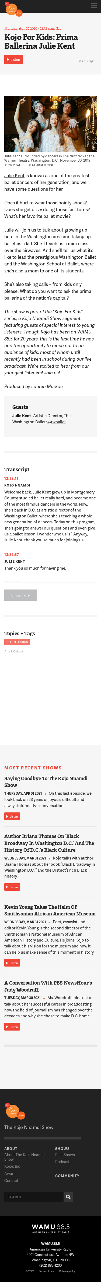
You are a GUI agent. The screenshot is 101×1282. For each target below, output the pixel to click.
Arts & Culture (13, 651)
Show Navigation (94, 5)
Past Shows (65, 1154)
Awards (11, 1173)
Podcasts (63, 1161)
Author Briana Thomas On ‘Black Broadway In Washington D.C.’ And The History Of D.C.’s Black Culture (49, 843)
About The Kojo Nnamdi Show (24, 1157)
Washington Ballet (77, 257)
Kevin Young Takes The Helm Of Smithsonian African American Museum (50, 910)
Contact (11, 1180)
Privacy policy (67, 1271)
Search (68, 1197)
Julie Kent (14, 175)
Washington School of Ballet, (50, 263)
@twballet (56, 422)
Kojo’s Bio (12, 1166)
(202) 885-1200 (50, 1265)
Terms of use (46, 1271)
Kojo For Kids (17, 642)
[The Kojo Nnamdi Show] (13, 8)
